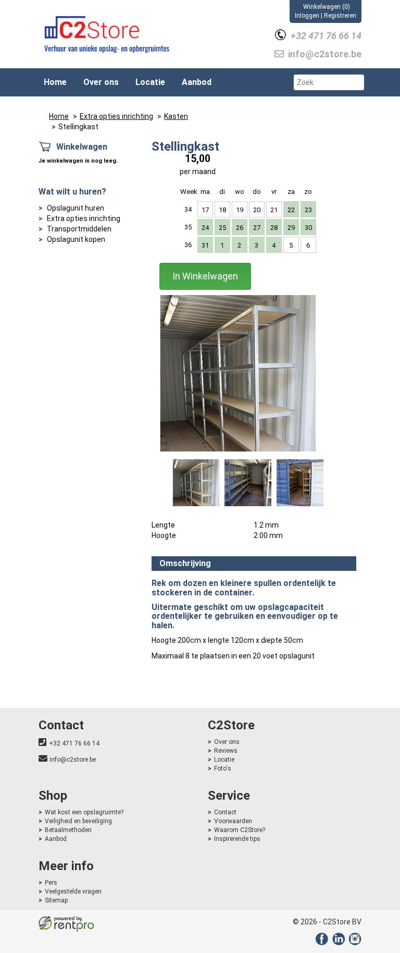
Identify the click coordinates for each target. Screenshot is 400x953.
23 (308, 210)
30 (308, 227)
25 (222, 227)
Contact (225, 812)
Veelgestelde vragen (73, 891)
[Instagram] (353, 942)
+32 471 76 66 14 (74, 743)
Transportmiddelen (79, 229)
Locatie (150, 82)
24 (205, 227)
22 (291, 210)
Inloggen (307, 15)
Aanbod (196, 82)
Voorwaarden (233, 821)
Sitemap (56, 900)
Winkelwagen (81, 147)
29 (291, 227)
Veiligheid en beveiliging (78, 821)
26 (239, 227)
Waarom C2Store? (239, 830)
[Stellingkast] (237, 373)
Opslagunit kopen (76, 239)
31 (205, 245)
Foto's (222, 768)
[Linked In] (337, 942)
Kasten (176, 116)
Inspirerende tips (237, 838)
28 (274, 227)
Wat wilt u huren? (72, 192)
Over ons (101, 82)
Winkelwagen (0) (326, 6)
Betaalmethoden (68, 830)
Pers (51, 882)
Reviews (226, 750)
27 (256, 227)
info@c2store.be (72, 759)
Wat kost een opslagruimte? (84, 812)
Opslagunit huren (75, 208)
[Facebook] (320, 942)
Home (55, 82)
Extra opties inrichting (116, 116)
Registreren (340, 15)
